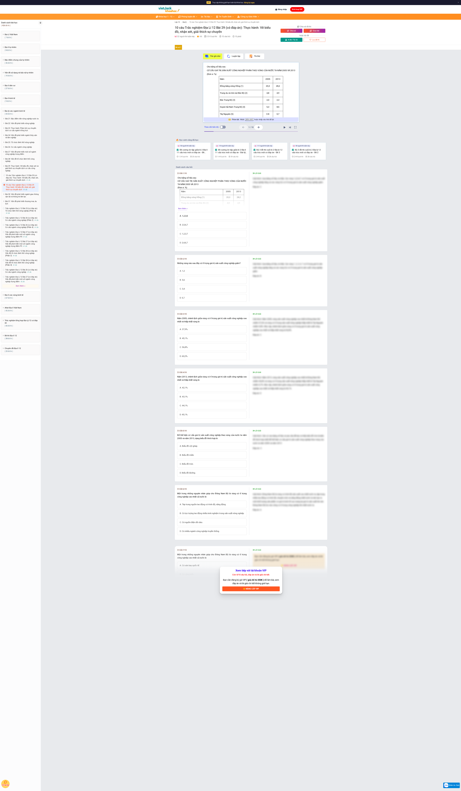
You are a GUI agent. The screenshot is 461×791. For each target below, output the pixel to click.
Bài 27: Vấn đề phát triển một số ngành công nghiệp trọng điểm (20, 153)
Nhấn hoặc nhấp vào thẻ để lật (253, 119)
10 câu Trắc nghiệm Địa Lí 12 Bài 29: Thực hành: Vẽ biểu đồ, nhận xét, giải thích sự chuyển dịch (224, 22)
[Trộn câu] (290, 127)
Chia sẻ (293, 31)
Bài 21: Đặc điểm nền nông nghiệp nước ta (22, 119)
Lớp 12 (177, 22)
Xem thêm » (183, 208)
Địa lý (185, 22)
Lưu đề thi (315, 40)
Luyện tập (236, 56)
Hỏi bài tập (5, 785)
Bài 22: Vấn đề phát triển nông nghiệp (20, 123)
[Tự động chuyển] (284, 127)
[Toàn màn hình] (295, 127)
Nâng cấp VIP (252, 589)
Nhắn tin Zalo (453, 785)
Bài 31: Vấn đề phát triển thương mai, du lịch (21, 202)
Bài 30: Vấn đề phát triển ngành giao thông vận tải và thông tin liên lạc (22, 195)
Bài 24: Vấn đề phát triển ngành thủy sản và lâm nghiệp (21, 136)
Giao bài (315, 31)
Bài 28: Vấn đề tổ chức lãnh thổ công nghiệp (19, 160)
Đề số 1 (178, 47)
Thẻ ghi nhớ (215, 56)
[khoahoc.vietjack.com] (169, 9)
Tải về (293, 40)
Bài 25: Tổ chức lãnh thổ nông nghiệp (19, 142)
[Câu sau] (258, 127)
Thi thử (257, 56)
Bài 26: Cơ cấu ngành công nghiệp (18, 147)
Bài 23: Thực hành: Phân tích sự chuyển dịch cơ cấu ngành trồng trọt (20, 129)
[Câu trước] (243, 127)
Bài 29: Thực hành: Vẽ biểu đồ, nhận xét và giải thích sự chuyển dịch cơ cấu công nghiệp (22, 168)
